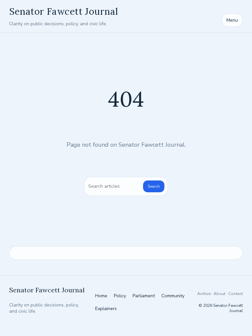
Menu (232, 20)
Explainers (106, 308)
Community (172, 296)
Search (154, 186)
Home (101, 296)
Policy (120, 296)
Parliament (144, 296)
